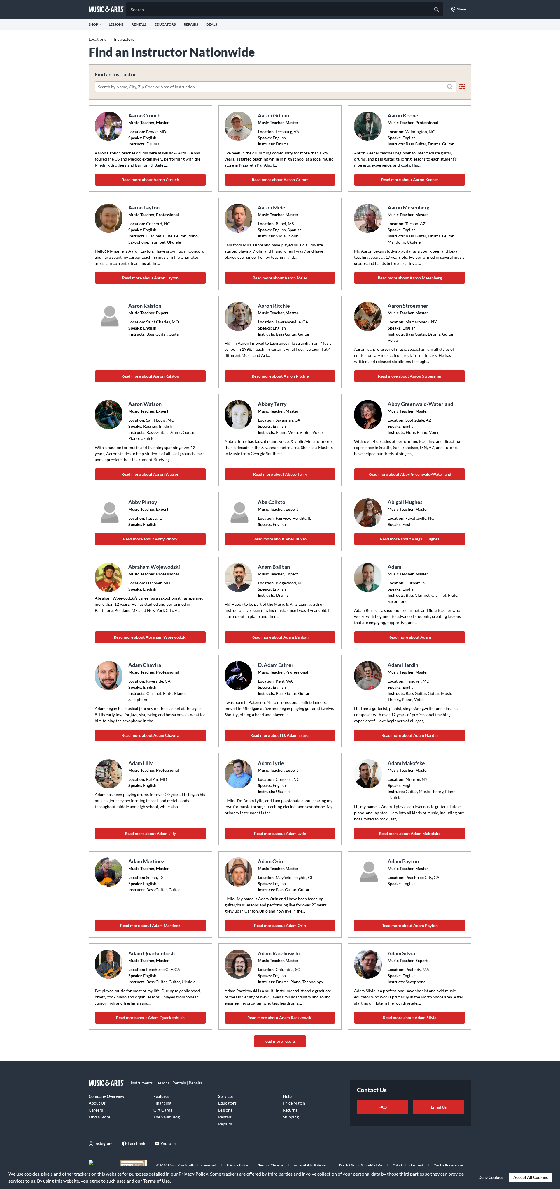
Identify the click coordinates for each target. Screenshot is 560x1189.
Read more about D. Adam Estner (280, 735)
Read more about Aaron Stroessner (410, 376)
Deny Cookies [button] (490, 1177)
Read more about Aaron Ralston (150, 376)
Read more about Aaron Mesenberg (410, 277)
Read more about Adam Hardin (410, 735)
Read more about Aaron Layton (150, 277)
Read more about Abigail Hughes (409, 538)
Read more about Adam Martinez (150, 925)
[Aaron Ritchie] (239, 316)
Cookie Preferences (448, 1165)
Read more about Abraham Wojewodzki (150, 637)
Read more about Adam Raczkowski (280, 1017)
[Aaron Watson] (109, 414)
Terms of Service (270, 1165)
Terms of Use (156, 1180)
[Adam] (368, 577)
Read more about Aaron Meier (280, 277)
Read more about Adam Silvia (409, 1017)
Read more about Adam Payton (410, 925)
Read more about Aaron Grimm (280, 179)
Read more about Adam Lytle (280, 833)
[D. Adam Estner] (239, 675)
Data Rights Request (408, 1165)
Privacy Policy (193, 1173)
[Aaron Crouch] (109, 126)
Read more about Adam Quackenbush (150, 1017)
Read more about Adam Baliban (280, 637)
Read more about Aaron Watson (150, 474)
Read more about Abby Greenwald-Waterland (409, 474)
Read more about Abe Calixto (280, 538)
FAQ (383, 1107)
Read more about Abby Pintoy (150, 538)
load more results (280, 1041)
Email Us (439, 1107)
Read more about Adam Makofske (409, 833)
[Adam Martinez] (109, 872)
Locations (98, 39)
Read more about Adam (409, 637)
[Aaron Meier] (239, 218)
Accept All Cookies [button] (530, 1177)
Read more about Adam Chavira (150, 735)
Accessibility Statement (311, 1165)
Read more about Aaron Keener (409, 179)
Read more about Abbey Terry (280, 474)
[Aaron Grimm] (239, 126)
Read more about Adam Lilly (150, 833)
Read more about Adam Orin (280, 925)
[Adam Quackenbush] (109, 964)
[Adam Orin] (239, 872)
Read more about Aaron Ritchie (280, 376)
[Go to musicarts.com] (106, 9)
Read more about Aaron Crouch (150, 179)
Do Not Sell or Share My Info (360, 1165)
